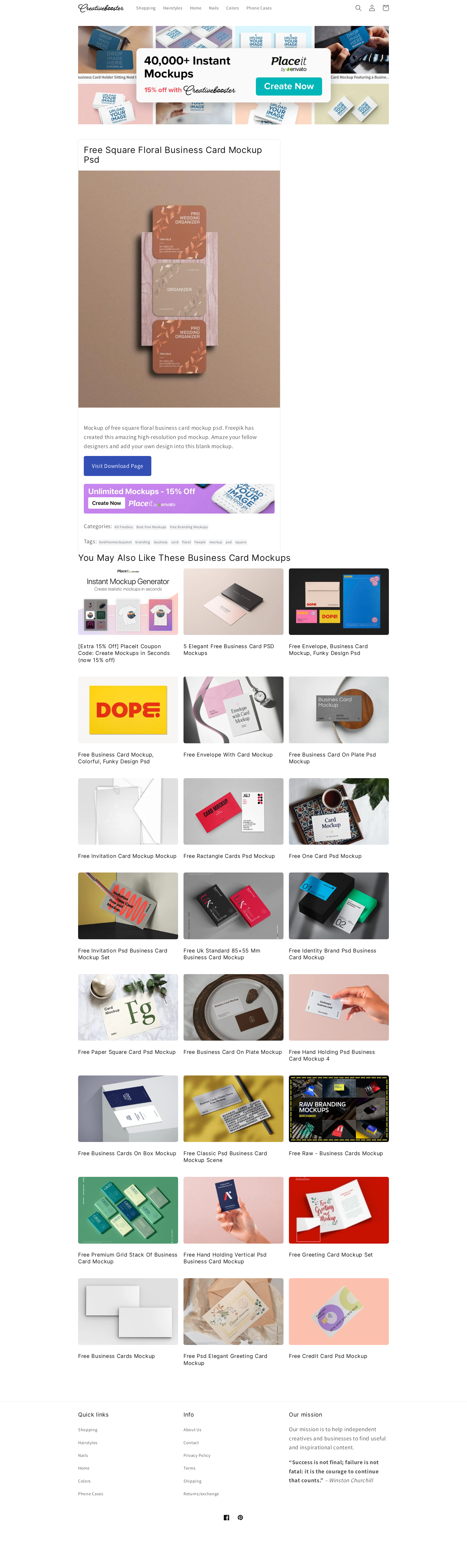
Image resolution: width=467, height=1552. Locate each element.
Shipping (193, 1481)
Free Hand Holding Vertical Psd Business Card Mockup (225, 1258)
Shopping (88, 1430)
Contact (191, 1443)
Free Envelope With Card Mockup (228, 754)
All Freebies (124, 527)
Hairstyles (88, 1443)
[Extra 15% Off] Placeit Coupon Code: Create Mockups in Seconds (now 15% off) (124, 653)
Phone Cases (91, 1494)
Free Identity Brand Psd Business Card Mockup (332, 954)
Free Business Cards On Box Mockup (127, 1153)
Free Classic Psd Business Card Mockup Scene (225, 1156)
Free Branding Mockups (189, 527)
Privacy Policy (197, 1455)
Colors (84, 1481)
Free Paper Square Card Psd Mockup (127, 1052)
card (175, 542)
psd (229, 542)
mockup (215, 542)
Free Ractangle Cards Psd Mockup (229, 856)
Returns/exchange (201, 1494)
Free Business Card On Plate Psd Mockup (332, 758)
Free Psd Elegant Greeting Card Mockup (226, 1359)
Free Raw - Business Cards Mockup (336, 1153)
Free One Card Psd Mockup (325, 856)
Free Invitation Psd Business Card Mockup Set (123, 954)
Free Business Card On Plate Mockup (233, 1052)
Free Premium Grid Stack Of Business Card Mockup (128, 1258)
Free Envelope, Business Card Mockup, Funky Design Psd (328, 649)
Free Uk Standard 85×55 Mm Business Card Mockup (222, 954)
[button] (358, 8)
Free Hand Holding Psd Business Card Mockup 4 (332, 1055)
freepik (200, 542)
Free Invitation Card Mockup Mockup (127, 856)
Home (84, 1468)
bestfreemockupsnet (115, 542)
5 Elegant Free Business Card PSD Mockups (229, 649)
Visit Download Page (117, 465)
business (161, 542)
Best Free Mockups (151, 527)
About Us (193, 1430)
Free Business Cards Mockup (116, 1356)
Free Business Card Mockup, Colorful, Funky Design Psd (116, 758)
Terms (189, 1468)
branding (142, 542)
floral (186, 542)
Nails (83, 1455)
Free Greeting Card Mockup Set (331, 1254)
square (240, 542)
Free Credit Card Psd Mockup (328, 1356)
